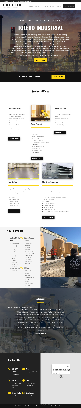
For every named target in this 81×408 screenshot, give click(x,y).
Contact (58, 6)
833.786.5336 (15, 374)
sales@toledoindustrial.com (33, 372)
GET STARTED (58, 77)
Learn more (40, 60)
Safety (46, 6)
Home (31, 6)
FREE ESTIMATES (69, 6)
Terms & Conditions (42, 405)
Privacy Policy (51, 405)
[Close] (68, 366)
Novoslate (63, 405)
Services (37, 6)
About (52, 6)
